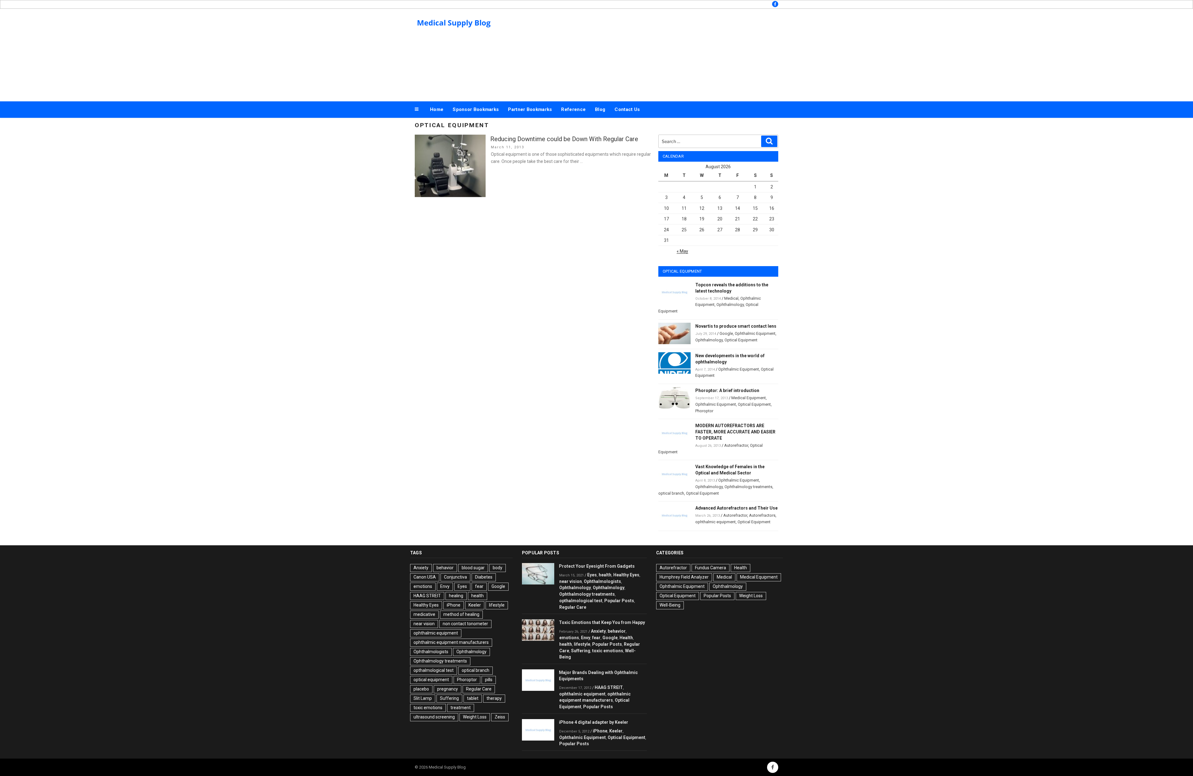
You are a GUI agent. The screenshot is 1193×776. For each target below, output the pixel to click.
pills (488, 679)
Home (436, 109)
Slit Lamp (423, 698)
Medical (731, 298)
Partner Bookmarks (530, 109)
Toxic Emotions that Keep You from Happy (602, 622)
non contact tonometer (465, 623)
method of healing (461, 614)
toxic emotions (428, 707)
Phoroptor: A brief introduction (727, 390)
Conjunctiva (455, 577)
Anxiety (421, 567)
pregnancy (447, 688)
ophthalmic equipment (715, 522)
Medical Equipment (748, 397)
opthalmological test (434, 670)
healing (456, 595)
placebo (421, 688)
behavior (445, 567)
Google (726, 333)
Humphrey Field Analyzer (684, 577)
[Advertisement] (659, 53)
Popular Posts (619, 600)
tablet (472, 698)
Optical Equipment (740, 340)
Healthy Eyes (426, 605)
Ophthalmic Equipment (755, 333)
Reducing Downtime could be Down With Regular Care (564, 139)
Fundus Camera (710, 567)
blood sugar (473, 567)
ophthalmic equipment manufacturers (451, 642)
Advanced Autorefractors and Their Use (736, 508)
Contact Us (627, 109)
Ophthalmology (730, 304)
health (477, 595)
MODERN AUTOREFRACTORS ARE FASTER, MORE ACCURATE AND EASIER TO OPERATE (735, 432)
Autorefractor (736, 445)
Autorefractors (762, 515)
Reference (573, 109)
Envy (445, 586)
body (497, 567)
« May (682, 251)
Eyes (462, 586)
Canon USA (425, 577)
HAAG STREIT (427, 595)
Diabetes (483, 577)
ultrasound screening (434, 716)
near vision (424, 623)
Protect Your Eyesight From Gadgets (597, 566)
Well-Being (670, 605)
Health (626, 637)
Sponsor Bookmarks (476, 109)
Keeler (475, 605)
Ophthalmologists (431, 651)
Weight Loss (475, 716)
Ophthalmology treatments (748, 486)
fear (479, 586)
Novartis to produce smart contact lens (735, 326)
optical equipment (431, 679)
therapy (494, 698)
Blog (600, 109)
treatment (460, 707)
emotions (423, 586)
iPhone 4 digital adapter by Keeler (593, 722)
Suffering (449, 698)
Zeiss (500, 716)
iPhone (453, 605)
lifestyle (497, 605)
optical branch (671, 493)
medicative (424, 614)
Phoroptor (704, 411)
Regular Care (478, 688)
